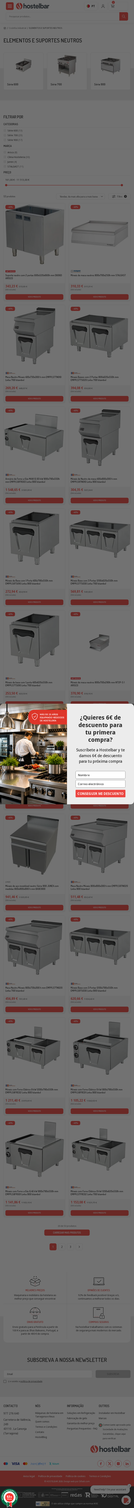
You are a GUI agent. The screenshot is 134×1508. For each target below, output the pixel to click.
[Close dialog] (131, 707)
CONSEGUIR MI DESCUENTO (100, 793)
